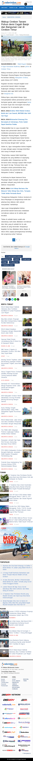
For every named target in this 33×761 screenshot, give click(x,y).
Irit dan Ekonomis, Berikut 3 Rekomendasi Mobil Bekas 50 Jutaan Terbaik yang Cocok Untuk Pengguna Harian (16, 582)
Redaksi (3, 681)
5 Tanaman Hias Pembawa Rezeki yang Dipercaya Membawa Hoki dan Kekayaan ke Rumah (21, 477)
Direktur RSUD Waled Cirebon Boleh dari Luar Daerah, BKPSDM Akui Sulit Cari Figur (16, 113)
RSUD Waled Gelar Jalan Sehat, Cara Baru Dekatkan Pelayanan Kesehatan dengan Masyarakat (11, 422)
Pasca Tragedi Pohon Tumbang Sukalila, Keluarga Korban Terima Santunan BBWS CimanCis (11, 374)
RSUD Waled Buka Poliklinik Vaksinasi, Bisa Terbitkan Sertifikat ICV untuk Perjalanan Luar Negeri (11, 310)
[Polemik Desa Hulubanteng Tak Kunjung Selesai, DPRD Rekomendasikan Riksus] (27, 465)
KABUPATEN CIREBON (13, 17)
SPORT (14, 679)
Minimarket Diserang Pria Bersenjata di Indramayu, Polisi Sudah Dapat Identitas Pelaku (14, 122)
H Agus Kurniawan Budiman (10, 67)
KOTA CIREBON (16, 681)
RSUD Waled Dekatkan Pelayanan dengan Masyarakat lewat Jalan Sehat (11, 331)
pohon (27, 67)
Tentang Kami (4, 682)
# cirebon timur (14, 262)
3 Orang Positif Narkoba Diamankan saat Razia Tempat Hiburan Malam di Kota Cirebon (15, 575)
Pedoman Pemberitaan (4, 685)
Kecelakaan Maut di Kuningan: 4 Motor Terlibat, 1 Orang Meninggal (20, 632)
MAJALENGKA (29, 7)
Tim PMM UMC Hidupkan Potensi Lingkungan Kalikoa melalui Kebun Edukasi (10, 432)
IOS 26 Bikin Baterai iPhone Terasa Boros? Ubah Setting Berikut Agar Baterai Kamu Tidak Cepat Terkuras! (21, 520)
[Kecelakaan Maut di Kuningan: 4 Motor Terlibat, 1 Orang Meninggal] (4, 634)
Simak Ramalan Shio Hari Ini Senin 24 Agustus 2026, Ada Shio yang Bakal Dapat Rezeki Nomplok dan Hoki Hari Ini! (15, 603)
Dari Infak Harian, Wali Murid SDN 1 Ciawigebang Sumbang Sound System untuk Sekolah (21, 623)
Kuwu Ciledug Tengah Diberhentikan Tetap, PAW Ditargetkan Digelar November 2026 (11, 411)
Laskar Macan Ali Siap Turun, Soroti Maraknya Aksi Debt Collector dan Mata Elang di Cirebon (15, 589)
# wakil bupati (26, 259)
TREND (25, 681)
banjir (29, 102)
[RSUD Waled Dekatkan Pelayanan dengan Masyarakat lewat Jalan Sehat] (27, 332)
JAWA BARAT (4, 7)
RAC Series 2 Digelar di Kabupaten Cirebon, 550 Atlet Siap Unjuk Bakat (10, 351)
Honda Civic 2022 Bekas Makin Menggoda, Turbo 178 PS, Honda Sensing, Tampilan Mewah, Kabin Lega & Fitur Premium (20, 509)
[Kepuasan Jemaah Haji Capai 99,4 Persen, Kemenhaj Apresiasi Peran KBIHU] (27, 443)
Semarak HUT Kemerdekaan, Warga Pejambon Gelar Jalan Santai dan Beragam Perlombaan (10, 387)
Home (4, 17)
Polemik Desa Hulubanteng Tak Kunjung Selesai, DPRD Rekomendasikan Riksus (11, 464)
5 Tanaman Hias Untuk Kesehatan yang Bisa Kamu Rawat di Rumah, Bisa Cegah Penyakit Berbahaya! (20, 487)
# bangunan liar (6, 259)
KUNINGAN (21, 7)
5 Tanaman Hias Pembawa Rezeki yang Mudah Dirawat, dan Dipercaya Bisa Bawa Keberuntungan (15, 596)
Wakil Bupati (22, 64)
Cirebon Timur (5, 69)
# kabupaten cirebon (7, 265)
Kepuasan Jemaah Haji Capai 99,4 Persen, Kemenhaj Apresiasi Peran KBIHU (10, 442)
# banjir (4, 262)
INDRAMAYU (15, 686)
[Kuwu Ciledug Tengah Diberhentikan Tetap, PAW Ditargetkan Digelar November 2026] (27, 411)
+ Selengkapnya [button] (26, 753)
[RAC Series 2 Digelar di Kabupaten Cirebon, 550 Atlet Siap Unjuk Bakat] (27, 353)
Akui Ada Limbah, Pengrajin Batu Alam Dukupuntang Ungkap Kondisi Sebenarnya (11, 321)
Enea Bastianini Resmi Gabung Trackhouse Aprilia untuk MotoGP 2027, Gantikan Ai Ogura (20, 642)
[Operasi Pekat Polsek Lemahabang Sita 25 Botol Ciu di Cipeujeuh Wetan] (27, 342)
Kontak (3, 679)
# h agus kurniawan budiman (13, 256)
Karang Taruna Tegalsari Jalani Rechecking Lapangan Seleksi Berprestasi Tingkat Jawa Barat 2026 (11, 362)
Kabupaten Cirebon (21, 78)
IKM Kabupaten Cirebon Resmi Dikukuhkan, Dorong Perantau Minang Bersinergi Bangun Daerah (11, 399)
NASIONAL (26, 679)
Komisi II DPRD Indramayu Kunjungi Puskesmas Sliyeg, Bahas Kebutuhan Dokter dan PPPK (20, 613)
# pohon (16, 259)
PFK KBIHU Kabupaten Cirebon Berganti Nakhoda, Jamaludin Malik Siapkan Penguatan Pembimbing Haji (11, 453)
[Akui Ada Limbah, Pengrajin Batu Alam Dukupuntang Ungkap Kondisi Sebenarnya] (27, 322)
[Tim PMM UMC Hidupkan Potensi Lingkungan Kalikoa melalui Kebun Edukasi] (27, 433)
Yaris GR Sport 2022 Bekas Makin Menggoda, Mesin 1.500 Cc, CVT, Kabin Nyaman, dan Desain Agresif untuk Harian (20, 497)
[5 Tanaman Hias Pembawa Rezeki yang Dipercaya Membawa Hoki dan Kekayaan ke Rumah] (4, 478)
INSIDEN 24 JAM (13, 7)
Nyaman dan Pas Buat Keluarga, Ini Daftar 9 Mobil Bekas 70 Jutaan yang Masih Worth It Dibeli (16, 567)
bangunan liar (8, 94)
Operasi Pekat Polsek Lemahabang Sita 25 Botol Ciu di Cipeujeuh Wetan (11, 341)
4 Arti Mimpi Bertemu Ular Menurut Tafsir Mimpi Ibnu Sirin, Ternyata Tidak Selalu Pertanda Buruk (15, 191)
